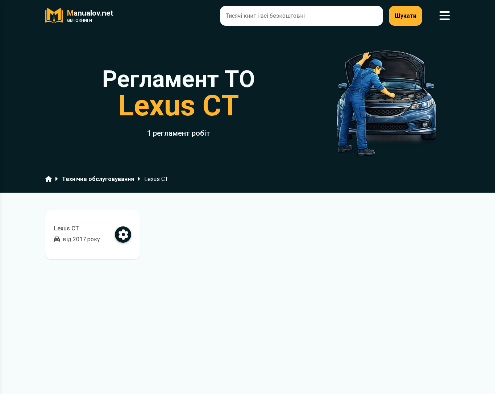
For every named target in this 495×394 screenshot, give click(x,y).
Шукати (405, 15)
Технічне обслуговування (98, 179)
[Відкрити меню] (445, 16)
